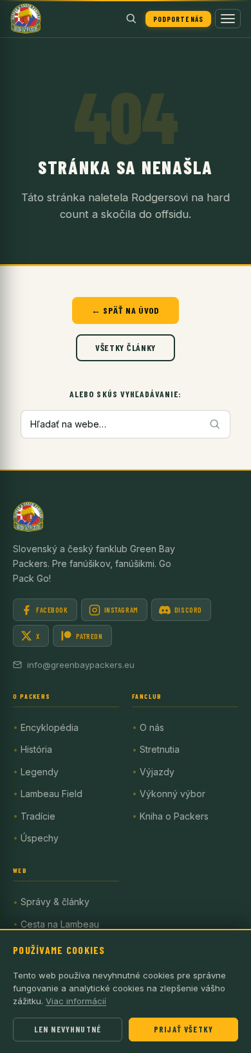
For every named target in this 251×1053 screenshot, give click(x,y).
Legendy (40, 771)
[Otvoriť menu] (228, 18)
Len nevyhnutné (67, 1029)
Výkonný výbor (172, 793)
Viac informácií (76, 1001)
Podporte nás (178, 19)
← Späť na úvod (125, 310)
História (36, 749)
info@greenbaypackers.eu (81, 665)
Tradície (38, 816)
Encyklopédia (50, 727)
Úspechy (40, 838)
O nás (152, 727)
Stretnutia (160, 749)
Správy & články (55, 901)
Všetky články (125, 347)
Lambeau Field (51, 793)
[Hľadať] (131, 18)
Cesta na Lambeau (60, 924)
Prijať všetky (183, 1029)
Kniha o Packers (174, 816)
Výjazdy (157, 771)
